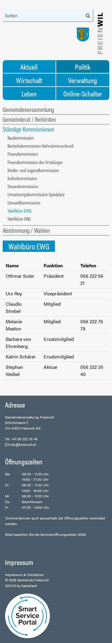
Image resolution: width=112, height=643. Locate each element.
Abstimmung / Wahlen (26, 230)
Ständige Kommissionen (28, 128)
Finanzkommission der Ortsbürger (35, 162)
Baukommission (20, 137)
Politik (82, 67)
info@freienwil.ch (23, 444)
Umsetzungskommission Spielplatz (36, 194)
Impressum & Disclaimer (24, 574)
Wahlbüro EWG (19, 210)
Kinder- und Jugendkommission (33, 170)
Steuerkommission (22, 186)
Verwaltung (82, 80)
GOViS (10, 585)
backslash (29, 585)
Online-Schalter (82, 93)
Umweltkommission (23, 202)
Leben (29, 93)
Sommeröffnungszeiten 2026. (63, 534)
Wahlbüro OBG (19, 218)
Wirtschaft (29, 80)
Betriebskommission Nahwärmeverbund (40, 145)
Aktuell (29, 67)
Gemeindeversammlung (28, 109)
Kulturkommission (22, 178)
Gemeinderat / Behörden (29, 119)
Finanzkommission (22, 153)
